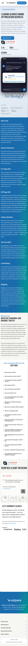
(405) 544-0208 (14, 639)
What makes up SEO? (10, 372)
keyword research (18, 27)
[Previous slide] (5, 497)
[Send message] (24, 89)
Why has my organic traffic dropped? (14, 407)
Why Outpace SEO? (10, 385)
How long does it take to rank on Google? (13, 415)
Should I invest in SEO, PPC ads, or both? (14, 425)
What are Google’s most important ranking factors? (14, 420)
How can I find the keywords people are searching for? (14, 397)
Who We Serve (4, 624)
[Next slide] (22, 497)
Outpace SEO (9, 642)
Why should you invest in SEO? (13, 376)
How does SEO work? (10, 393)
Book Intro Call (21, 3)
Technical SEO (4, 245)
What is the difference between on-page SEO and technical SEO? (14, 430)
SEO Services (4, 621)
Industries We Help (6, 627)
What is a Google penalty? (11, 410)
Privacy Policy (19, 642)
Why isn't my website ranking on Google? (13, 402)
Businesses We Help (6, 631)
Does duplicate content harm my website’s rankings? (13, 454)
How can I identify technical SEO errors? (13, 445)
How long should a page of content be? (14, 440)
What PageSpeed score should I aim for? (14, 435)
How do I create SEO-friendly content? (15, 449)
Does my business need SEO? (13, 389)
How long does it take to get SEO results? (13, 381)
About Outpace (5, 634)
